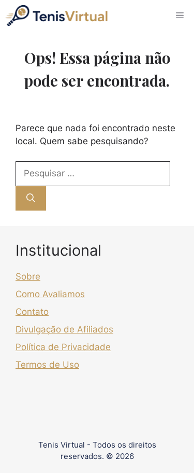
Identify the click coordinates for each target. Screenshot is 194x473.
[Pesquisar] (31, 198)
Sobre (28, 276)
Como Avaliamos (50, 294)
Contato (32, 312)
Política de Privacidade (63, 347)
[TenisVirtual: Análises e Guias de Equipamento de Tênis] (56, 15)
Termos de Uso (47, 364)
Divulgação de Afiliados (64, 329)
